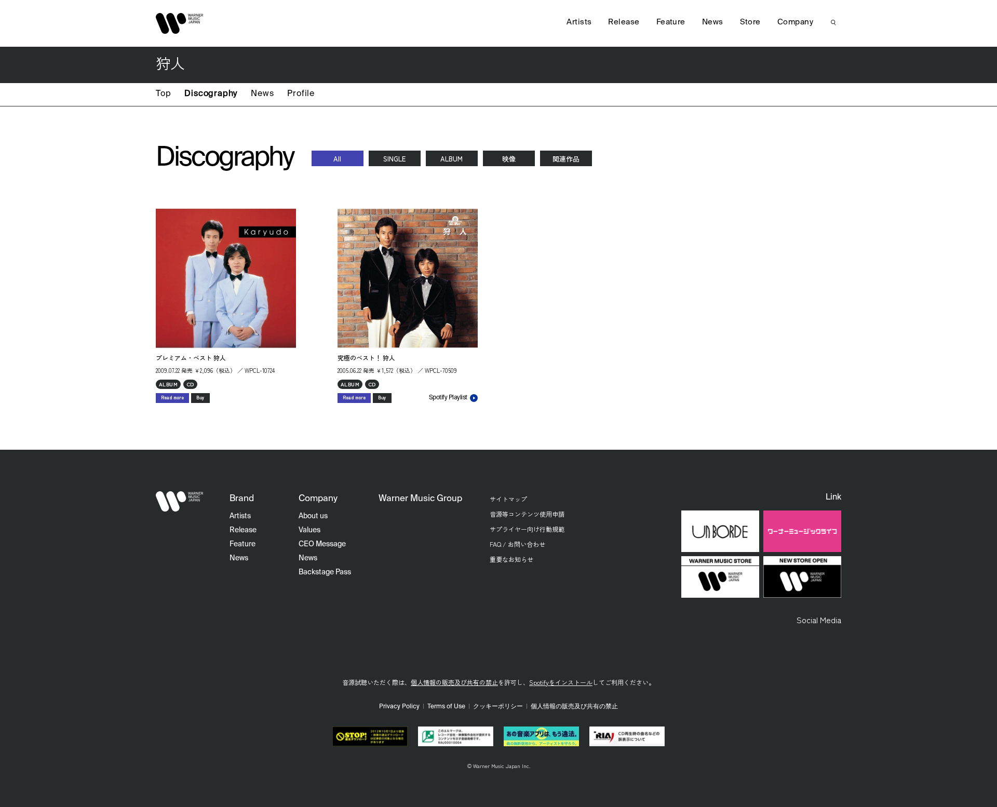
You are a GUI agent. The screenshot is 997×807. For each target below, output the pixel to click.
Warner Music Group (420, 498)
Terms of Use (446, 707)
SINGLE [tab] (394, 159)
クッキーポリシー (498, 707)
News (262, 94)
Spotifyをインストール (560, 682)
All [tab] (337, 159)
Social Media (819, 619)
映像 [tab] (509, 159)
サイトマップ (508, 498)
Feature (670, 22)
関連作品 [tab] (566, 159)
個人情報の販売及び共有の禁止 (454, 682)
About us (313, 516)
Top (163, 94)
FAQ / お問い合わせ (517, 544)
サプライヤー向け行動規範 (527, 528)
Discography (210, 94)
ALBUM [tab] (451, 159)
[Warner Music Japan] (180, 501)
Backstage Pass (325, 572)
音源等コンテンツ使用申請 (527, 513)
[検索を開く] (833, 22)
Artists (579, 22)
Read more (172, 397)
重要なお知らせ (511, 559)
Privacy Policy (399, 707)
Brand (242, 498)
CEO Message (322, 544)
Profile (301, 94)
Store (750, 22)
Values (309, 530)
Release (623, 22)
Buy (200, 397)
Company (795, 22)
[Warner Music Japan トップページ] (180, 23)
